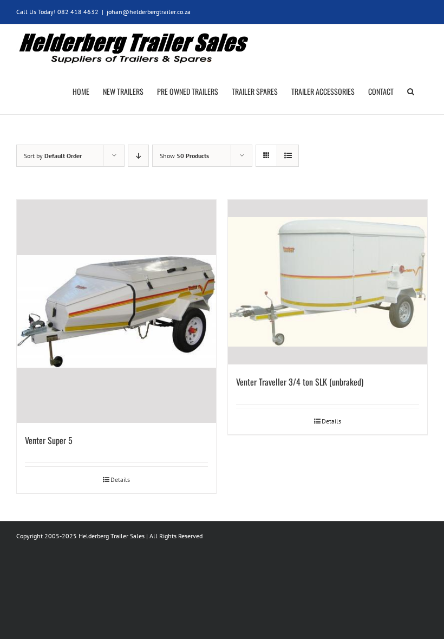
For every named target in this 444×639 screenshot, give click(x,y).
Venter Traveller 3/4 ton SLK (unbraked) (299, 381)
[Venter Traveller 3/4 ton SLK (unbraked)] (327, 282)
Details (120, 479)
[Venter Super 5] (116, 311)
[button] (410, 91)
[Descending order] (138, 156)
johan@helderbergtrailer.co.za (149, 12)
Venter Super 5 (49, 440)
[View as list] (287, 155)
